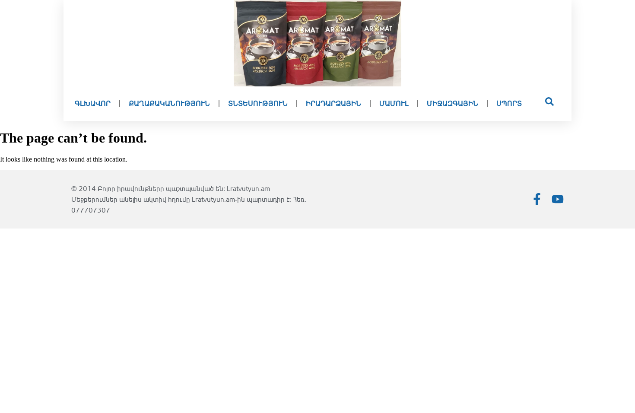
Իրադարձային (333, 103)
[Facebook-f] (537, 199)
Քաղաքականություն (169, 103)
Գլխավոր (93, 103)
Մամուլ (394, 103)
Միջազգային (452, 103)
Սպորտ (509, 103)
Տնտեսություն (258, 103)
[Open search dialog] (549, 103)
